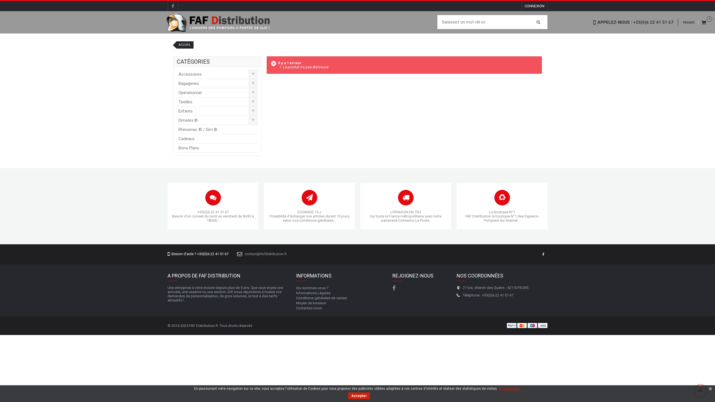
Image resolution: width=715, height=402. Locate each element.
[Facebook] (173, 6)
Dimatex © (188, 120)
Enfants (185, 111)
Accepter (359, 396)
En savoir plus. (510, 389)
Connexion (534, 6)
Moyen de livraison (311, 303)
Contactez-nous (309, 308)
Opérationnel (190, 92)
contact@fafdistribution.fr (266, 254)
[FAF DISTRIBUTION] (218, 22)
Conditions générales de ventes (321, 298)
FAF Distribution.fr (203, 326)
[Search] (538, 22)
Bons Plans (188, 147)
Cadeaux (186, 138)
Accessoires (190, 74)
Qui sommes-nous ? (312, 288)
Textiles (185, 101)
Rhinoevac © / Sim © (197, 129)
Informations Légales (313, 293)
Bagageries (188, 83)
